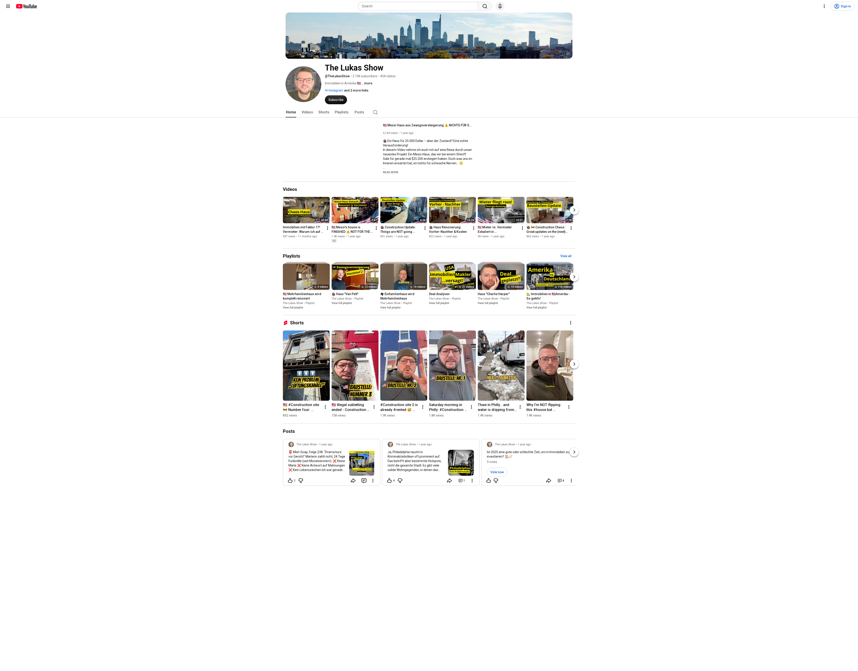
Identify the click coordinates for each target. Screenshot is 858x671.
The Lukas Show (293, 303)
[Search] (485, 6)
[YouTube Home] (26, 6)
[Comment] (364, 480)
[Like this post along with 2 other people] (290, 480)
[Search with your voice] (500, 6)
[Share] (353, 480)
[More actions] (327, 228)
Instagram (335, 90)
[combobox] (419, 6)
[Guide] (8, 6)
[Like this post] (488, 480)
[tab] (291, 112)
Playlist (310, 303)
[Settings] (824, 6)
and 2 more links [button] (356, 90)
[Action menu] (372, 480)
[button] (390, 172)
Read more (390, 172)
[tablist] (429, 112)
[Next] (574, 210)
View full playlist (293, 307)
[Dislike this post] (300, 480)
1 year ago (325, 444)
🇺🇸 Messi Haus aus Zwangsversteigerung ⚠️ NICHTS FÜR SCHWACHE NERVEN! (428, 125)
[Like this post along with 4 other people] (389, 480)
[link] (331, 464)
